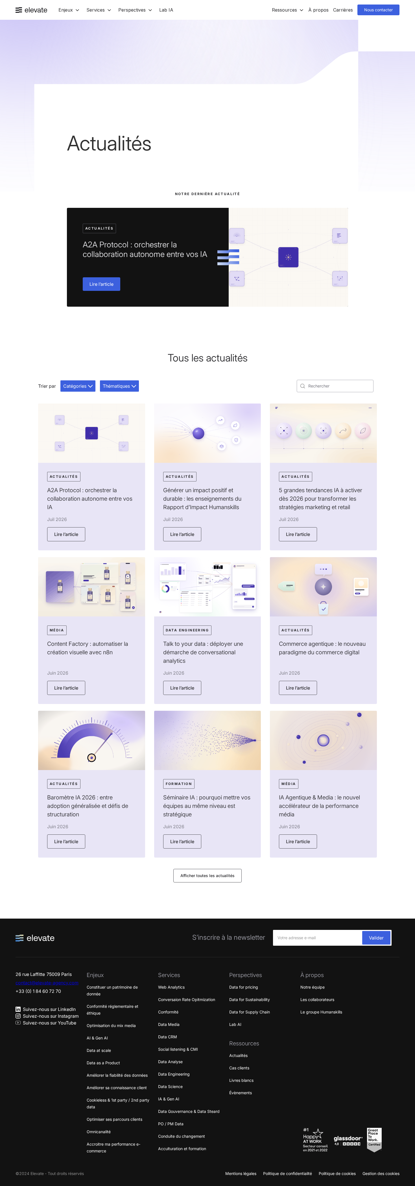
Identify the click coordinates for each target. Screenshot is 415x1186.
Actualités (238, 1055)
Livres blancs (241, 1080)
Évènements (240, 1092)
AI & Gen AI (97, 1037)
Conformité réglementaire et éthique (112, 1009)
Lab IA (166, 10)
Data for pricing (243, 987)
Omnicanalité (99, 1131)
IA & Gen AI (168, 1098)
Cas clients (239, 1067)
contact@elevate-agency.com (47, 983)
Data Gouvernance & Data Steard (189, 1111)
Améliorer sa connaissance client (117, 1087)
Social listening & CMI (178, 1049)
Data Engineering (174, 1074)
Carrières (343, 10)
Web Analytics (171, 987)
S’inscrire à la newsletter (228, 937)
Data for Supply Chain (249, 1012)
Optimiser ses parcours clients (114, 1119)
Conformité (168, 1012)
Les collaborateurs (317, 999)
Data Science (170, 1086)
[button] (69, 9)
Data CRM (167, 1036)
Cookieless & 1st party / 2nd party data (118, 1103)
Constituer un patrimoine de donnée (112, 990)
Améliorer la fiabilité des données (117, 1075)
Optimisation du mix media (111, 1025)
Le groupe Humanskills (321, 1012)
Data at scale (99, 1050)
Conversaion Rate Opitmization (186, 999)
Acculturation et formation (182, 1148)
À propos (318, 10)
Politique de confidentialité (287, 1173)
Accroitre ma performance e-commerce (113, 1147)
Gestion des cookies (380, 1173)
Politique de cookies (337, 1173)
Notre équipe (312, 987)
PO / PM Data (171, 1123)
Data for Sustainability (249, 999)
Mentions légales (240, 1173)
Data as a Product (103, 1062)
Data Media (169, 1024)
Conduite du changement (181, 1136)
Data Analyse (170, 1061)
